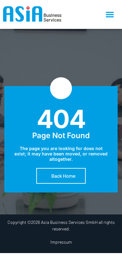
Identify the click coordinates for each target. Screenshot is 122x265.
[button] (109, 14)
